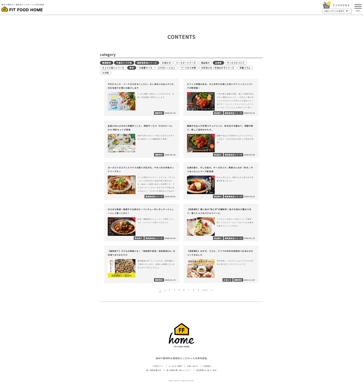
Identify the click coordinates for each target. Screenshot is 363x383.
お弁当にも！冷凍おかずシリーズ (217, 67)
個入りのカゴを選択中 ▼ (336, 11)
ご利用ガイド (157, 366)
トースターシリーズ (186, 62)
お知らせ (166, 62)
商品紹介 (205, 62)
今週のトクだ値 (124, 62)
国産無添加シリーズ (147, 62)
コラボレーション (166, 67)
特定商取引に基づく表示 (206, 370)
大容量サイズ (145, 67)
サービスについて (236, 62)
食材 (131, 67)
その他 (105, 72)
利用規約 (207, 366)
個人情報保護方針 (153, 370)
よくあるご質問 (175, 366)
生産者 (218, 62)
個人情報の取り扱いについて (178, 370)
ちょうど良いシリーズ (113, 67)
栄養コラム (245, 67)
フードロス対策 (188, 67)
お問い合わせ (192, 366)
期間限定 (106, 62)
